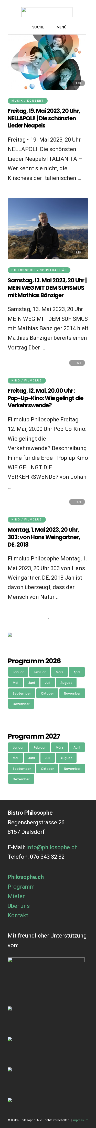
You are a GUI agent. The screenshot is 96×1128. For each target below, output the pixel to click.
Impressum (80, 1120)
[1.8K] (48, 257)
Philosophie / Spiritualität (39, 270)
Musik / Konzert (28, 100)
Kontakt (18, 915)
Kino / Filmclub (27, 380)
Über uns (19, 906)
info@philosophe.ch (52, 847)
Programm (21, 887)
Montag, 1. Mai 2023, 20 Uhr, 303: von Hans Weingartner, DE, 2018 (44, 537)
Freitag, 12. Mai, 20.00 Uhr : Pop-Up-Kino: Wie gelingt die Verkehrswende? (45, 398)
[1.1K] (48, 88)
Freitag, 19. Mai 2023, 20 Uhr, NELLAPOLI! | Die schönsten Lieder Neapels (44, 118)
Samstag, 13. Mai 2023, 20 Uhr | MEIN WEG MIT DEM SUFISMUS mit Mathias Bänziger (47, 287)
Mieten (17, 896)
